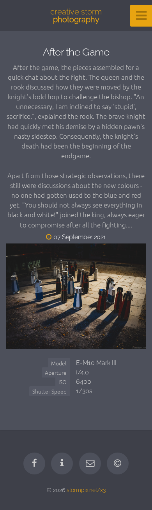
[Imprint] (62, 463)
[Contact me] (90, 463)
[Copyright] (118, 463)
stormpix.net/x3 (86, 490)
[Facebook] (34, 463)
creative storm (76, 15)
